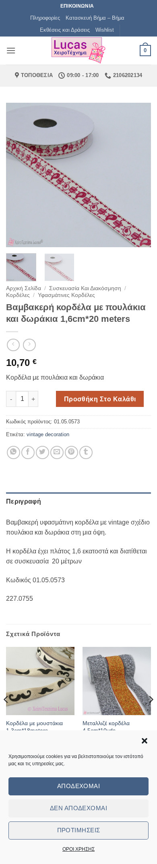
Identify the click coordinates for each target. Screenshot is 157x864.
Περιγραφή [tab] (23, 501)
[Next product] (13, 345)
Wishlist (104, 30)
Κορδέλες (18, 295)
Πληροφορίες (45, 18)
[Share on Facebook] (28, 452)
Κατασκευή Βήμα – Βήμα (95, 18)
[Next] (138, 175)
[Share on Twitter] (42, 452)
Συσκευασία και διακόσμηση (85, 288)
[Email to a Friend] (57, 452)
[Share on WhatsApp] (13, 452)
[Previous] (19, 175)
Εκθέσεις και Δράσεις (65, 30)
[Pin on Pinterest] (71, 452)
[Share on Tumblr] (86, 452)
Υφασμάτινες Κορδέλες (66, 295)
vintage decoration (48, 434)
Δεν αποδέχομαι (78, 808)
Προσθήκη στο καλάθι (100, 399)
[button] (144, 741)
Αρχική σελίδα (23, 288)
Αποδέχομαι (78, 786)
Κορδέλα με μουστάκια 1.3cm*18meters (34, 727)
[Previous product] (29, 345)
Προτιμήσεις (78, 830)
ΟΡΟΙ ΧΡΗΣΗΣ (78, 849)
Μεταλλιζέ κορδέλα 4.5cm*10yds (106, 727)
